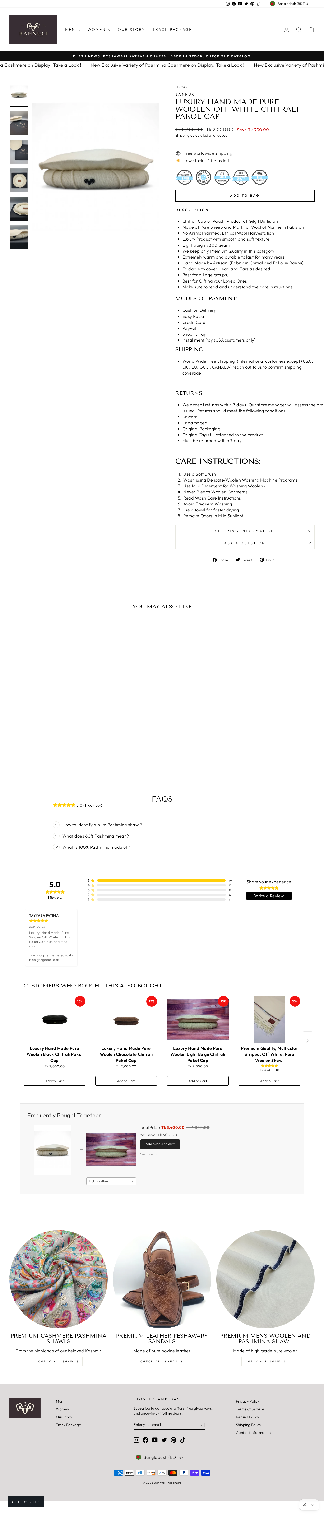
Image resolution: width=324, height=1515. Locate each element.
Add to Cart (54, 1081)
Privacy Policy (248, 1401)
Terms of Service (250, 1409)
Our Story (131, 29)
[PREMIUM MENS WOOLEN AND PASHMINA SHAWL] (265, 1279)
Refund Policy (247, 1417)
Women (97, 29)
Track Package (172, 29)
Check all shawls (265, 1361)
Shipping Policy (248, 1424)
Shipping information (244, 531)
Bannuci (186, 94)
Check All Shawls (58, 1361)
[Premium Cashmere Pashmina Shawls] (58, 1279)
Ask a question (244, 543)
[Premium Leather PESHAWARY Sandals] (162, 1279)
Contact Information (253, 1432)
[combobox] (111, 1181)
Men (71, 29)
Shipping (182, 135)
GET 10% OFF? (26, 1502)
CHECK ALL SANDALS (162, 1361)
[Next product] (307, 1040)
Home (180, 87)
